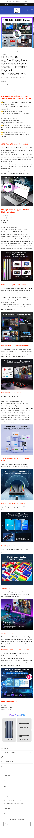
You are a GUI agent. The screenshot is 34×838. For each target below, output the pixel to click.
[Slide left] (13, 51)
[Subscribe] (28, 824)
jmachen (14, 834)
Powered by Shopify (20, 834)
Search (5, 780)
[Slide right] (21, 51)
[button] (2, 10)
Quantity (3, 81)
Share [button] (5, 766)
